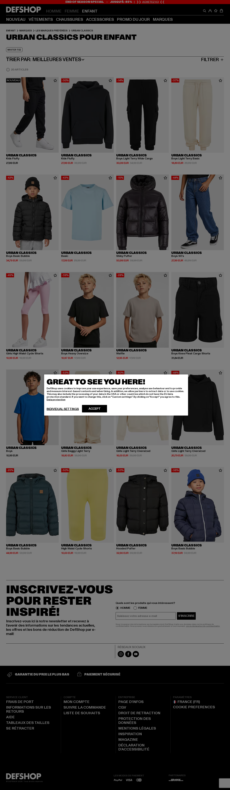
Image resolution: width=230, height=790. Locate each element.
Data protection (56, 399)
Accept (95, 409)
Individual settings (63, 409)
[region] (116, 395)
